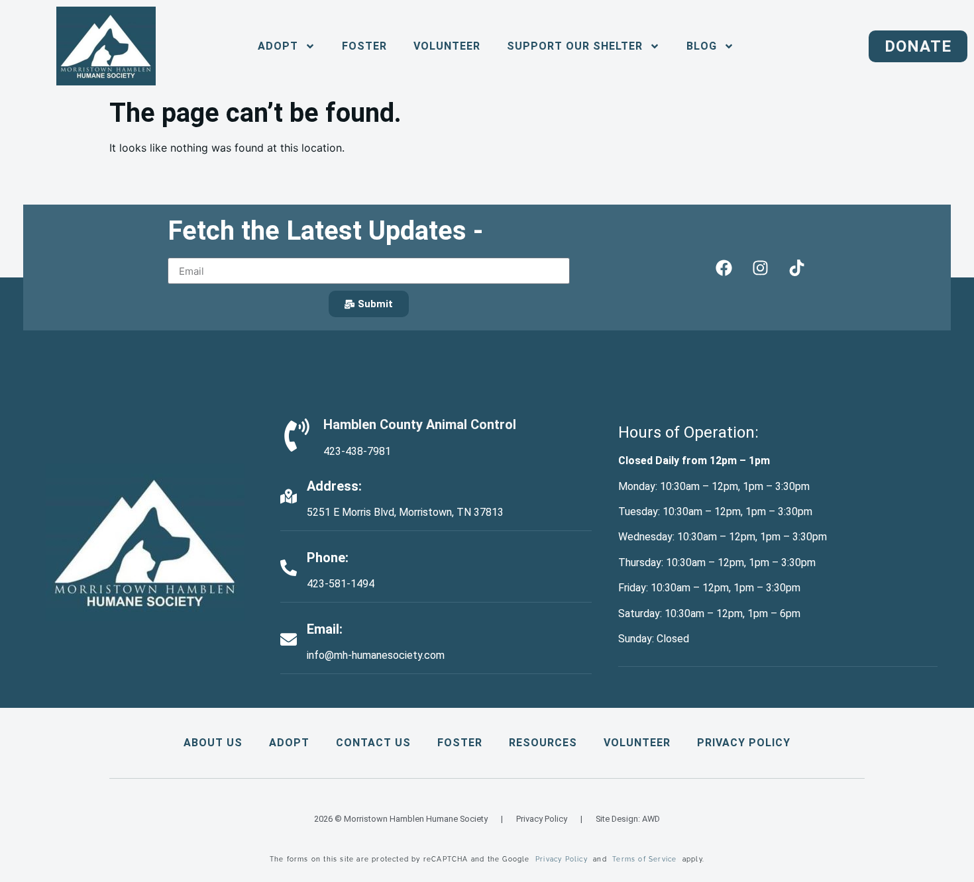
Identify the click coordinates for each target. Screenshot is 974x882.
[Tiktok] (796, 267)
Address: (334, 486)
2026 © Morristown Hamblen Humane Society (401, 819)
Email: (325, 629)
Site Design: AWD (628, 819)
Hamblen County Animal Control (419, 424)
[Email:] (288, 639)
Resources (543, 742)
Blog (701, 46)
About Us (213, 742)
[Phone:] (288, 568)
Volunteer (446, 46)
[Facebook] (723, 267)
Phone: (328, 557)
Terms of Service (644, 859)
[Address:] (288, 496)
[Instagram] (760, 267)
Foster (364, 46)
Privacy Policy (743, 742)
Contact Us (373, 742)
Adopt (289, 742)
